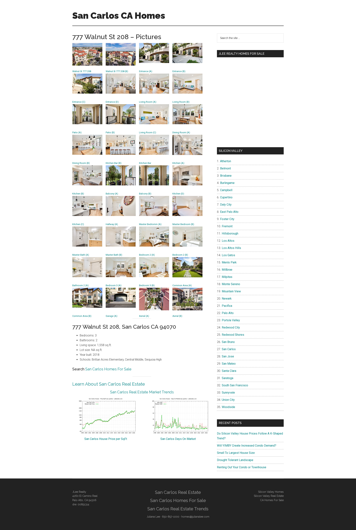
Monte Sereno (231, 284)
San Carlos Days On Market (178, 439)
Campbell (226, 190)
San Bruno (228, 342)
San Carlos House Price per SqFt (105, 439)
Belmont (225, 168)
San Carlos (229, 349)
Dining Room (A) (181, 132)
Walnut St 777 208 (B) (117, 71)
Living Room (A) (147, 101)
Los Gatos (228, 255)
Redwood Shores (233, 334)
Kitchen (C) (78, 224)
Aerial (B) (177, 316)
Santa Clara (229, 371)
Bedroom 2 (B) (180, 254)
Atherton (225, 161)
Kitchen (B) (78, 193)
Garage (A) (111, 316)
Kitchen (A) (178, 163)
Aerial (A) (144, 316)
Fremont (227, 226)
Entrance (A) (145, 71)
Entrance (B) (178, 71)
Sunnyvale (228, 392)
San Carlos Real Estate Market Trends (142, 392)
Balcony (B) (145, 193)
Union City (228, 400)
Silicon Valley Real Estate (269, 495)
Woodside (228, 407)
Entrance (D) (112, 101)
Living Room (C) (147, 132)
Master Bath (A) (80, 254)
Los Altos (228, 240)
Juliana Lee (153, 516)
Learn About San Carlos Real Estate (108, 384)
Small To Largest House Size (236, 453)
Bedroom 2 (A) (147, 254)
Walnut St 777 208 (81, 71)
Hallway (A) (112, 224)
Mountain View (231, 291)
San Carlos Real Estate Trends (177, 508)
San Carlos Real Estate (178, 492)
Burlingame (227, 183)
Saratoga (227, 378)
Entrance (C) (78, 101)
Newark (227, 298)
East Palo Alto (229, 212)
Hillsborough (230, 233)
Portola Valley (231, 320)
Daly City (226, 204)
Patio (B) (110, 132)
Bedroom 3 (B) (147, 285)
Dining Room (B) (81, 163)
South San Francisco (235, 385)
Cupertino (226, 197)
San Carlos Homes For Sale (108, 369)
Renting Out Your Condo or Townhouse (241, 467)
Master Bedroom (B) (183, 224)
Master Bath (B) (114, 254)
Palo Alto (228, 313)
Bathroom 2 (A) (80, 285)
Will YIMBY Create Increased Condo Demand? (246, 445)
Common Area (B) (81, 316)
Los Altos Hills (231, 248)
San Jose (228, 356)
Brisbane (226, 175)
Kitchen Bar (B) (113, 163)
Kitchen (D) (178, 193)
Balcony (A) (112, 193)
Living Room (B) (180, 101)
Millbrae (227, 269)
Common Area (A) (182, 285)
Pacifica (227, 306)
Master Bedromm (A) (150, 224)
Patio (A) (77, 132)
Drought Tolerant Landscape (235, 460)
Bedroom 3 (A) (113, 285)
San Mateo (229, 363)
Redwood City (231, 327)
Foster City (227, 219)
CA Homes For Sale (272, 500)
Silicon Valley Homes (271, 491)
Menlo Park (229, 262)
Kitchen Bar (145, 163)
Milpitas (227, 277)
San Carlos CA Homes (118, 15)
